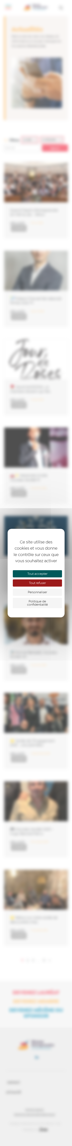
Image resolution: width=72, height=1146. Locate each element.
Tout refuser (37, 583)
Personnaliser (37, 592)
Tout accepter (37, 574)
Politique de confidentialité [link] (37, 603)
